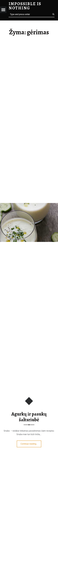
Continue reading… (31, 443)
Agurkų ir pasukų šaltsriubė (29, 417)
